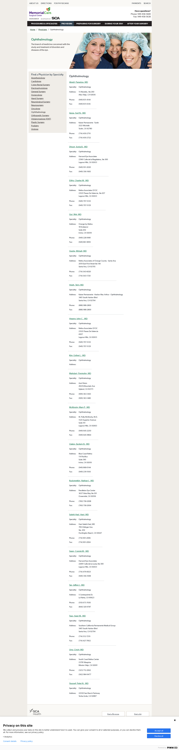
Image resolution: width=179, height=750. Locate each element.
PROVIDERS (66, 23)
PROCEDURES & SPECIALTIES (44, 23)
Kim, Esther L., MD (77, 355)
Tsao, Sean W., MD (77, 616)
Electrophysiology (39, 88)
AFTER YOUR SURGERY (137, 23)
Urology (34, 129)
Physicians (42, 29)
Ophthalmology (38, 112)
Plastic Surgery (37, 122)
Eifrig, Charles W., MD (79, 180)
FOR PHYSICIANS (61, 3)
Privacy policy (27, 741)
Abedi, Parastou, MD (78, 82)
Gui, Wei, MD (75, 214)
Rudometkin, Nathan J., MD (81, 480)
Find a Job (138, 714)
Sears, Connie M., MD (79, 551)
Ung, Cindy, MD (76, 649)
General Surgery (38, 91)
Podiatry (35, 125)
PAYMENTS (136, 3)
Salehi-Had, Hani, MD (79, 514)
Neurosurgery (37, 105)
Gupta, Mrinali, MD (78, 251)
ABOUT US (33, 3)
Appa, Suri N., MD (77, 113)
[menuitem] (33, 3)
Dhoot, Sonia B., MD (78, 146)
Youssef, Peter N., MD (78, 683)
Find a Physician (113, 714)
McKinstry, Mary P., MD (79, 407)
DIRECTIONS (46, 3)
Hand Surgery (37, 98)
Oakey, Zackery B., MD (79, 444)
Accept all (159, 731)
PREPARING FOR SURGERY (88, 23)
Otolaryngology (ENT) (41, 119)
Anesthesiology (38, 78)
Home (32, 29)
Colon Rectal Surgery (40, 85)
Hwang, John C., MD (78, 318)
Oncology (35, 108)
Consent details (9, 741)
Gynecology (36, 95)
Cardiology (36, 81)
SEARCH (147, 3)
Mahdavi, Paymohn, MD (80, 373)
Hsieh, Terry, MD (76, 285)
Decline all (158, 736)
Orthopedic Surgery (40, 115)
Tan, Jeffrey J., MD (77, 585)
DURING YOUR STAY (114, 23)
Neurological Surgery (40, 102)
